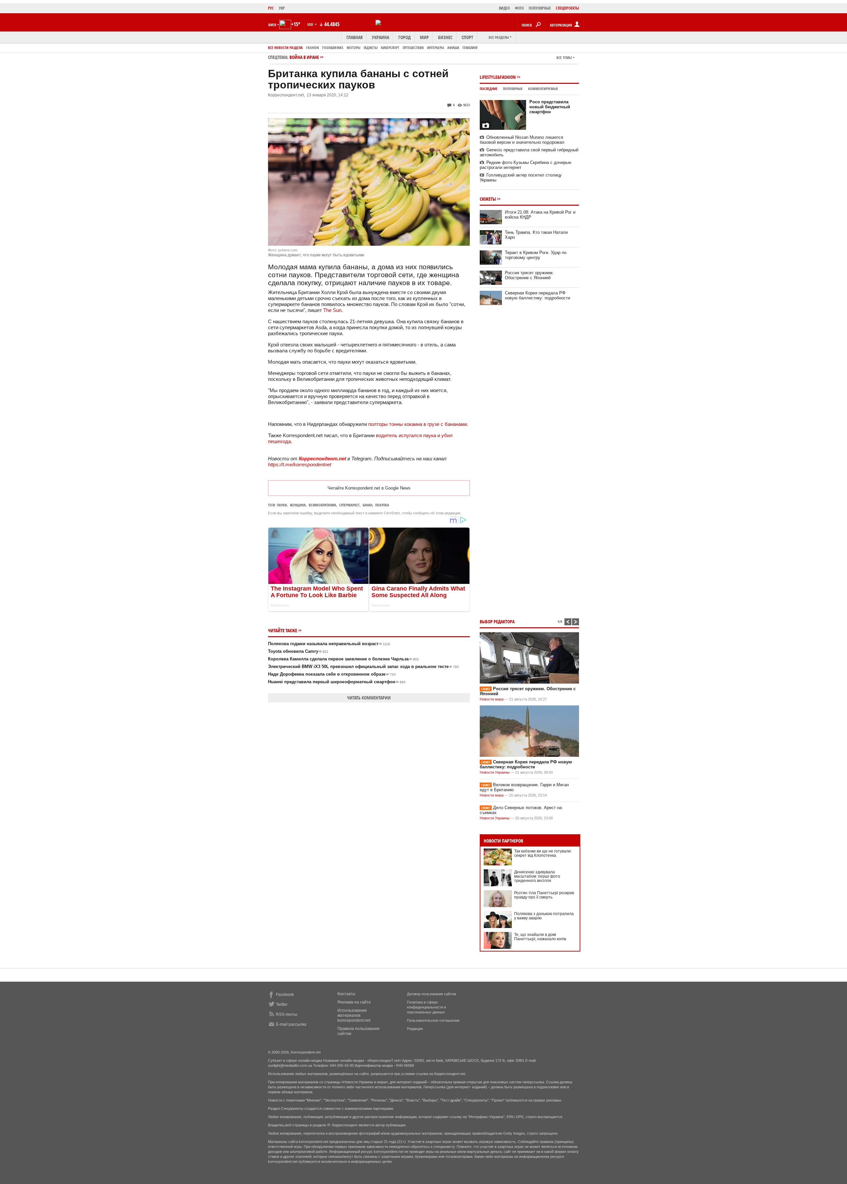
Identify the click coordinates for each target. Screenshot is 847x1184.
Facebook (285, 994)
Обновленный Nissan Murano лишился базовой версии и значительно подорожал (522, 140)
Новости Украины (495, 772)
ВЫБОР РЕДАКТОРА (497, 621)
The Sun (332, 310)
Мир (424, 37)
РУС (271, 8)
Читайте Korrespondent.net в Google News (369, 488)
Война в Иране (304, 57)
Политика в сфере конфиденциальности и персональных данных (426, 1007)
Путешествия (413, 47)
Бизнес (445, 37)
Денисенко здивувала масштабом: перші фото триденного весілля (537, 876)
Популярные (513, 88)
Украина (380, 37)
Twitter (282, 1004)
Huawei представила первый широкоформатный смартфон (337, 681)
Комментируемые (543, 88)
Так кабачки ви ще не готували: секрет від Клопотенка (543, 853)
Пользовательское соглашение (433, 1020)
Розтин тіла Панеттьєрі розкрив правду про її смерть (544, 895)
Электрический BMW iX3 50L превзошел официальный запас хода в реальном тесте (363, 666)
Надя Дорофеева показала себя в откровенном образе (332, 674)
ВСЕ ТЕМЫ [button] (564, 57)
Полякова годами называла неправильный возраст (329, 643)
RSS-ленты (286, 1014)
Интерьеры (435, 47)
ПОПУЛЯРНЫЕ (540, 8)
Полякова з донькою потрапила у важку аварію (544, 915)
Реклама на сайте (354, 1002)
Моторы (353, 47)
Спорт (467, 37)
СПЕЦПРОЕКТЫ (567, 8)
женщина (298, 504)
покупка (382, 504)
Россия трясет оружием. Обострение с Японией (529, 275)
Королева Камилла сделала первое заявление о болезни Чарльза (343, 658)
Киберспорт (390, 47)
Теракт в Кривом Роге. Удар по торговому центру (535, 255)
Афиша (453, 47)
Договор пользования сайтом (431, 994)
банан (367, 504)
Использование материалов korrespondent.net (353, 1015)
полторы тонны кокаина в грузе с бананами (417, 424)
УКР (282, 8)
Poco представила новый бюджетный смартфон (549, 106)
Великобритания (322, 504)
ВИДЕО (504, 8)
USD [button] (310, 24)
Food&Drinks (332, 47)
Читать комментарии (369, 698)
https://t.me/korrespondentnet (299, 464)
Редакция (415, 1029)
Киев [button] (272, 24)
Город (404, 37)
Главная (354, 37)
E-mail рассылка (291, 1024)
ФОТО (519, 8)
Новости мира (492, 699)
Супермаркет (349, 504)
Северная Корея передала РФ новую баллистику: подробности (537, 295)
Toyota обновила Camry (298, 651)
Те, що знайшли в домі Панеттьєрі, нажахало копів (540, 936)
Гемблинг (470, 47)
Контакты (346, 994)
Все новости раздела (285, 47)
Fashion (312, 47)
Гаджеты (371, 47)
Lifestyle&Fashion (498, 77)
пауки (282, 504)
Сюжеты (488, 199)
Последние (489, 88)
